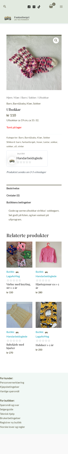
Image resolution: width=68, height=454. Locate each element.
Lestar (46, 142)
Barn (24, 97)
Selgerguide (6, 409)
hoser (39, 142)
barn (18, 142)
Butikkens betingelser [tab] (18, 202)
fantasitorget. (29, 142)
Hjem (9, 97)
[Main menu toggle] (61, 6)
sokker (9, 146)
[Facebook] (29, 6)
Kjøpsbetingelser (9, 386)
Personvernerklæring (12, 382)
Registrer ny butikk (10, 422)
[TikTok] (38, 6)
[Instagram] (34, 6)
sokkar (54, 142)
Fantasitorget (21, 17)
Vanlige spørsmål (9, 391)
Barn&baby (19, 103)
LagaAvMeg (13, 276)
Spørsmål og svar (9, 404)
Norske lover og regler (12, 426)
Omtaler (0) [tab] (13, 195)
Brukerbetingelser (10, 418)
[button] (4, 6)
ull (15, 146)
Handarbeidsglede (29, 158)
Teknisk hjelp (7, 413)
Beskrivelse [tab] (12, 188)
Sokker (32, 97)
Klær (16, 97)
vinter (21, 146)
